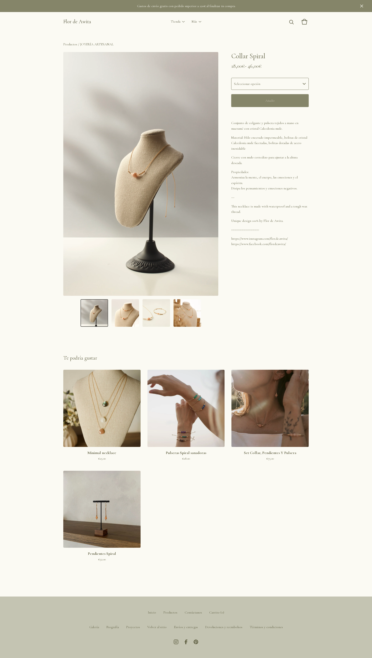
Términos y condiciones (266, 627)
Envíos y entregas (186, 627)
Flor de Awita (77, 21)
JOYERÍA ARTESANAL (97, 44)
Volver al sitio (157, 627)
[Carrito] (304, 21)
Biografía (112, 627)
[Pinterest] (196, 642)
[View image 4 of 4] (187, 313)
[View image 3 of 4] (156, 313)
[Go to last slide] (69, 174)
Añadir (270, 100)
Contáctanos (193, 612)
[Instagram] (176, 642)
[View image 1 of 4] (94, 313)
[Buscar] (291, 21)
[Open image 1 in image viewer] (140, 174)
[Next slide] (212, 174)
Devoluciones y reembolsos (223, 627)
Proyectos (133, 627)
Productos (70, 44)
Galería (94, 627)
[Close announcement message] (361, 6)
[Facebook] (186, 642)
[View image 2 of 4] (125, 313)
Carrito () (216, 612)
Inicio (152, 612)
